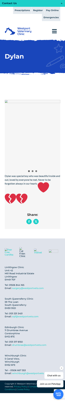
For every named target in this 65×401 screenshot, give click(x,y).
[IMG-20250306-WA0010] (39, 249)
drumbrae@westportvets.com (29, 345)
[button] (32, 3)
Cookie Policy (23, 389)
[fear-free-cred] (9, 249)
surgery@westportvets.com (28, 288)
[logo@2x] (18, 28)
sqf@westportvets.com (25, 316)
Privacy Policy (20, 386)
